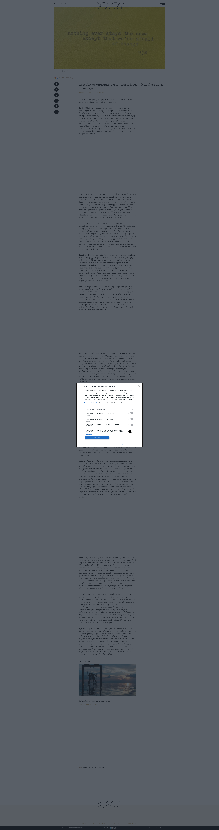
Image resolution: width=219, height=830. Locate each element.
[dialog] (109, 415)
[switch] (130, 413)
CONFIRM (97, 438)
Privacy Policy (119, 444)
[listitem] (109, 409)
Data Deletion (100, 444)
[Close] (139, 386)
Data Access (109, 444)
